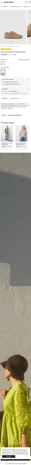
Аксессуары (10, 46)
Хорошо (8, 456)
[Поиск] (26, 2)
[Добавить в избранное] (29, 12)
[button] (3, 115)
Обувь (17, 46)
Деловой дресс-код (15, 6)
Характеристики (15, 98)
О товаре (4, 98)
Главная (3, 46)
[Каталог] (2, 2)
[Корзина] (29, 2)
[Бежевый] (3, 72)
